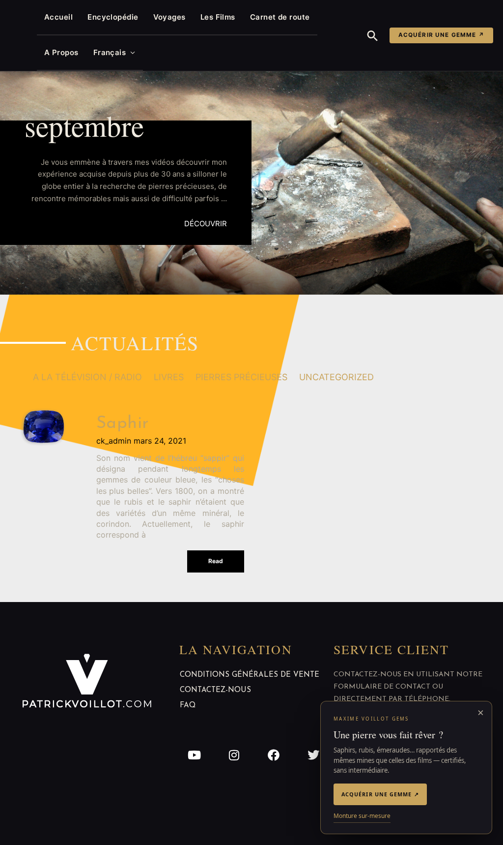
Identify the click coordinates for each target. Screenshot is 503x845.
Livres (169, 377)
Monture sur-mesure (362, 816)
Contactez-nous (215, 690)
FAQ (188, 705)
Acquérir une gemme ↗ (441, 34)
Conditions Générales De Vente (249, 675)
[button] (372, 36)
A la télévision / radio (87, 377)
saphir (122, 423)
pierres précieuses (241, 377)
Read (215, 561)
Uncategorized (336, 377)
